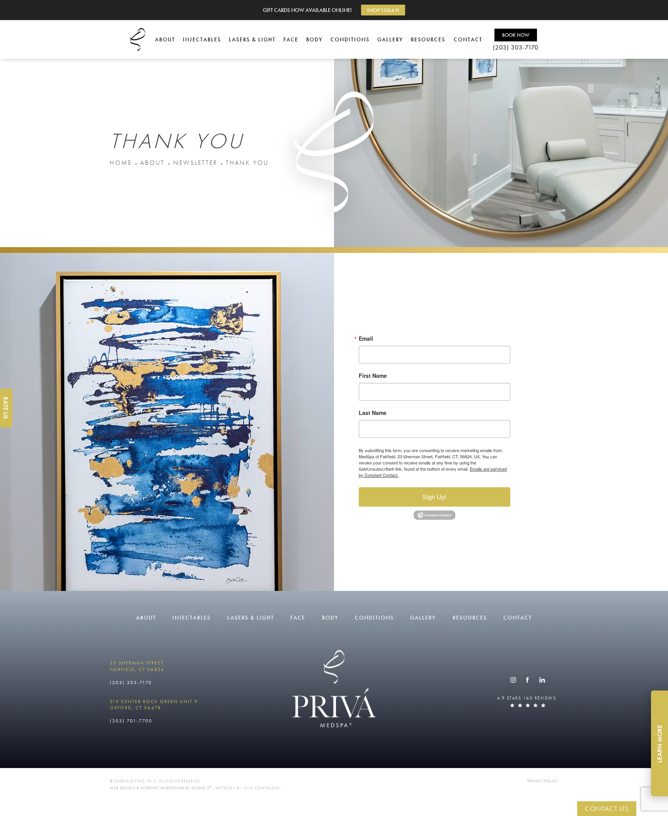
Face (290, 39)
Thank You (247, 163)
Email (366, 338)
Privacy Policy (542, 781)
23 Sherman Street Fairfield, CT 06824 (137, 666)
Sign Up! (434, 496)
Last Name (373, 412)
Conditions (350, 39)
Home (121, 163)
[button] (513, 679)
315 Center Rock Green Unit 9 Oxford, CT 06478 (154, 704)
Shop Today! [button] (383, 10)
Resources (428, 39)
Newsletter (195, 163)
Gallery (390, 39)
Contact (468, 39)
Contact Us (607, 808)
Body (314, 39)
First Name (373, 375)
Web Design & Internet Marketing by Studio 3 (161, 787)
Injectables (202, 39)
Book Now (515, 35)
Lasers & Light (252, 39)
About (165, 39)
